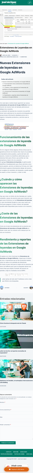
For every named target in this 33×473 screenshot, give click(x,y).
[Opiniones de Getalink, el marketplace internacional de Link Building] (16, 368)
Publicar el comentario (8, 442)
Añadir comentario (5, 424)
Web (1, 417)
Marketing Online (11, 56)
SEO (17, 56)
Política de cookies (19, 454)
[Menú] (29, 2)
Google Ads (3, 56)
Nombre (2, 402)
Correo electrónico (5, 409)
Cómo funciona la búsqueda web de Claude (13, 323)
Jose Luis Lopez (3, 43)
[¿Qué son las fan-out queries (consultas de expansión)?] (16, 339)
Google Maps (23, 451)
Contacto (8, 451)
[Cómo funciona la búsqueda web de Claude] (16, 311)
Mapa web (15, 451)
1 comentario (23, 56)
